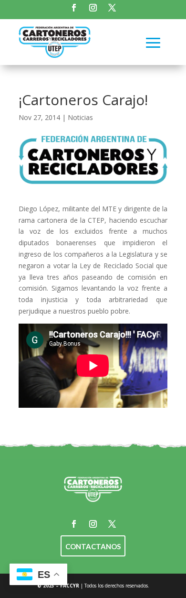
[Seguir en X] (112, 7)
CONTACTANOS (93, 546)
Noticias (80, 117)
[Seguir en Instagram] (93, 7)
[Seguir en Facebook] (74, 7)
